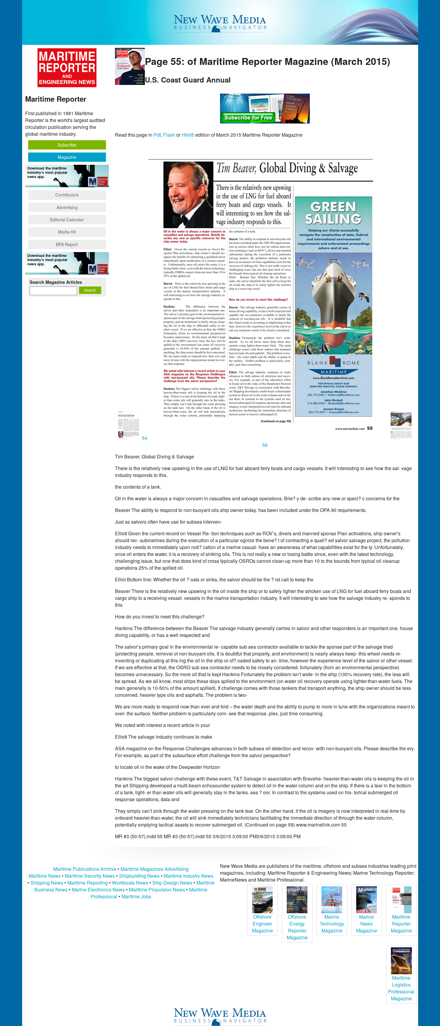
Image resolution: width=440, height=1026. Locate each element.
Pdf (157, 134)
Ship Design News (172, 882)
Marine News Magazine (366, 923)
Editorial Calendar (67, 219)
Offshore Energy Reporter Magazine (297, 927)
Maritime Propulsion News (157, 889)
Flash (169, 134)
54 (144, 438)
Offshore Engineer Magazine (262, 923)
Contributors (67, 195)
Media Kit (67, 232)
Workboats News (130, 882)
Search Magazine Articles (56, 282)
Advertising (67, 207)
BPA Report (67, 244)
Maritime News (44, 875)
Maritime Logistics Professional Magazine (401, 988)
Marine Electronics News (98, 889)
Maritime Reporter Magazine (401, 923)
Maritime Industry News (188, 875)
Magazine (67, 157)
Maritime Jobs (136, 896)
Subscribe (66, 145)
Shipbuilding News (139, 875)
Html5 (188, 134)
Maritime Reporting (87, 882)
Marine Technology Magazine (332, 923)
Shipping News (47, 882)
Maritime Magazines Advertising (155, 868)
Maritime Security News (90, 875)
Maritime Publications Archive (84, 868)
